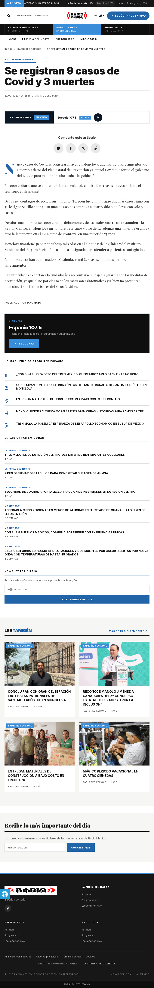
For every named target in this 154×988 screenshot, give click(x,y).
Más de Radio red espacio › (129, 631)
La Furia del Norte (36, 39)
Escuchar (27, 343)
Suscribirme (81, 847)
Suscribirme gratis (77, 599)
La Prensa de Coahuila (99, 963)
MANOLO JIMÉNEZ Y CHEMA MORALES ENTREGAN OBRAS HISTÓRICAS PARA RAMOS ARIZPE (80, 411)
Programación (24, 15)
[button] (5, 894)
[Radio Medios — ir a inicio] (77, 16)
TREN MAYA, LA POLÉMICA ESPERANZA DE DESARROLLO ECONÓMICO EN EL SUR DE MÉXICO (80, 423)
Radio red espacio (29, 49)
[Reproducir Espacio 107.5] (98, 117)
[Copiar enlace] (95, 148)
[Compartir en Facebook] (71, 148)
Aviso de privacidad (46, 956)
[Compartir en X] (83, 148)
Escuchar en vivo (92, 905)
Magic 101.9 (88, 39)
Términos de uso (72, 956)
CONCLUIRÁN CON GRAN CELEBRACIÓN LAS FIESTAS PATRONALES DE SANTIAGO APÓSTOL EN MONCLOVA (81, 386)
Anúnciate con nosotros (18, 956)
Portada (86, 894)
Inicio (12, 39)
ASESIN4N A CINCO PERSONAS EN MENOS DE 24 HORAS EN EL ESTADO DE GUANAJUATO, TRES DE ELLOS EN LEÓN (75, 512)
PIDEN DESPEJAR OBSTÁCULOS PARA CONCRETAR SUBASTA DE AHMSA (56, 473)
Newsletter (41, 15)
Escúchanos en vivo (130, 15)
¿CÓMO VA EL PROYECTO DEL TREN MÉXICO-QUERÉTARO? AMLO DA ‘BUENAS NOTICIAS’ (77, 374)
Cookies (90, 956)
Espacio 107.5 (65, 39)
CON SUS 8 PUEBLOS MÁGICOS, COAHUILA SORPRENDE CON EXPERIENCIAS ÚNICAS (64, 532)
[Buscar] (9, 16)
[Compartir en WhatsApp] (58, 148)
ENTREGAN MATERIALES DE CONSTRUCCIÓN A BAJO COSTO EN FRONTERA (68, 399)
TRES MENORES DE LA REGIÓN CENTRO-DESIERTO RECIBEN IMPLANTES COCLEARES (65, 454)
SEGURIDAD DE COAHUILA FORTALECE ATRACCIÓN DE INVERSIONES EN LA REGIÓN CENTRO (70, 491)
